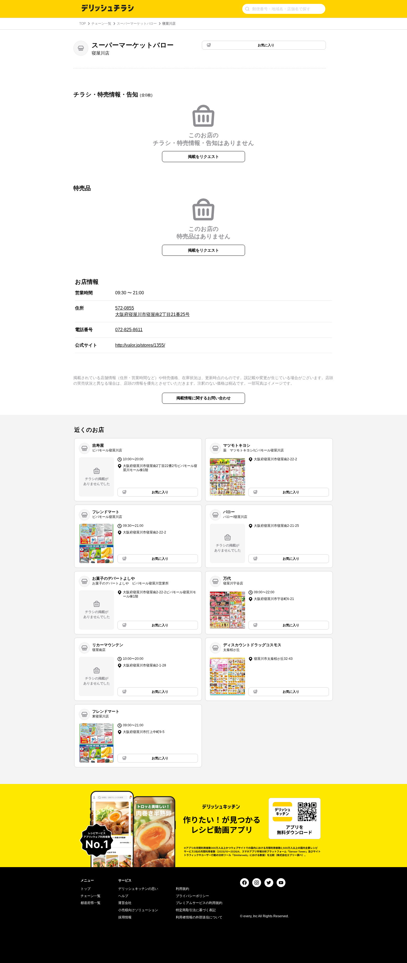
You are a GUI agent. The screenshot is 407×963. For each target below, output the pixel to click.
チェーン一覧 (101, 23)
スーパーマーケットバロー (137, 23)
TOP (82, 23)
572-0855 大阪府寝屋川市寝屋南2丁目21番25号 (152, 311)
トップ (86, 889)
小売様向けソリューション (138, 910)
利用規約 (182, 889)
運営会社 (125, 903)
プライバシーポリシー (192, 896)
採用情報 (125, 917)
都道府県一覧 (91, 903)
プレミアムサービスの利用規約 (199, 903)
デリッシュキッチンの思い (138, 889)
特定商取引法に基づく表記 (196, 910)
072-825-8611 (129, 329)
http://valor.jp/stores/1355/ (140, 345)
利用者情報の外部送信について (199, 917)
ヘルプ (123, 896)
